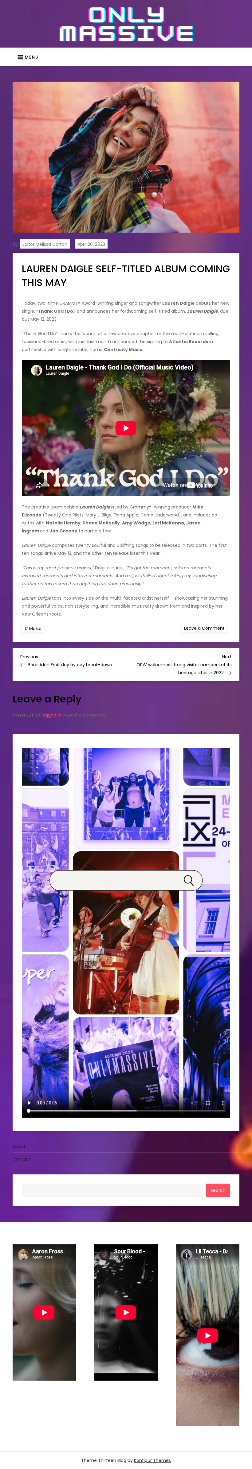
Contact (22, 1159)
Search (218, 1190)
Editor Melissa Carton (44, 244)
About (19, 1146)
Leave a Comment (205, 627)
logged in (51, 715)
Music (35, 628)
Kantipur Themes (152, 1460)
